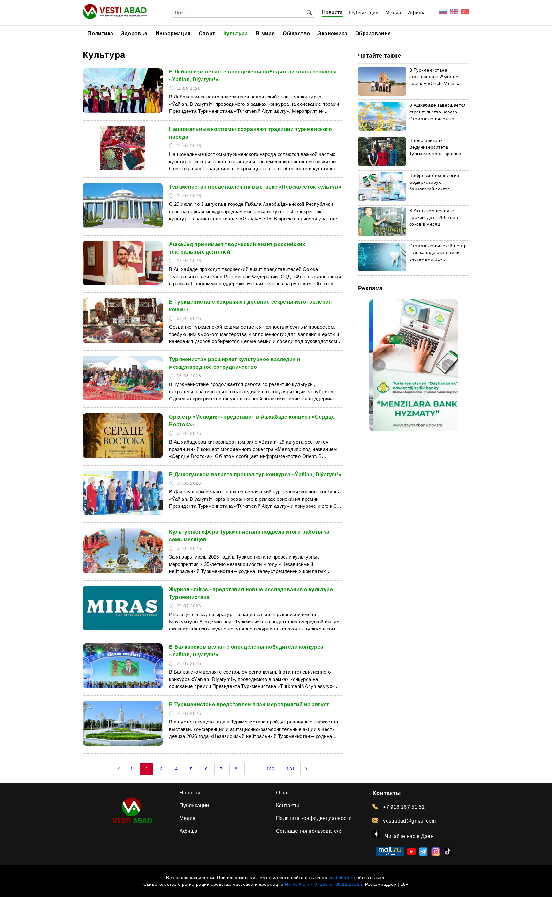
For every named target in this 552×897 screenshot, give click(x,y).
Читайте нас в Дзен (408, 836)
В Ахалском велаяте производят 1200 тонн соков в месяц (433, 217)
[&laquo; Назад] (119, 769)
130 (270, 768)
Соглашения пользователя (309, 831)
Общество (296, 33)
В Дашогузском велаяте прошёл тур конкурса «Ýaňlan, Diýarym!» (255, 474)
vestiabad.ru (342, 877)
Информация (173, 33)
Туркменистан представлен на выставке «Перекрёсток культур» (255, 186)
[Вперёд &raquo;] (306, 769)
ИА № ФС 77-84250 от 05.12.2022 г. (324, 884)
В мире (265, 33)
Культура (235, 33)
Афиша (417, 12)
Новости (332, 12)
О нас (283, 792)
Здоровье (134, 33)
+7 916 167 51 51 (403, 807)
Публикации (364, 12)
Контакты (287, 805)
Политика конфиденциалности (314, 818)
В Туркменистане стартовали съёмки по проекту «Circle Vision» (434, 76)
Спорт (207, 33)
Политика (100, 33)
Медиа (393, 12)
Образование (373, 33)
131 (291, 768)
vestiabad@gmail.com (409, 821)
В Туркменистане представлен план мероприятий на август (249, 704)
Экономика (332, 33)
